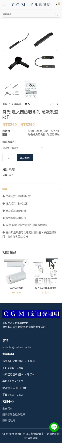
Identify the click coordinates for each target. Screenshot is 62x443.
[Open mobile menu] (4, 5)
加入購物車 (25, 157)
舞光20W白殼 (16, 288)
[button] (5, 50)
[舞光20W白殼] (16, 272)
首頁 (4, 104)
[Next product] (58, 104)
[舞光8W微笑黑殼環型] (46, 272)
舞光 (27, 104)
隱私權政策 (8, 420)
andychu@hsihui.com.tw (16, 347)
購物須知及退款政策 (13, 414)
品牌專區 (16, 104)
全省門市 (7, 408)
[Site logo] (31, 4)
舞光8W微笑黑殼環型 (45, 288)
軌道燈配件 (8, 141)
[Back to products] (54, 104)
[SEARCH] (56, 14)
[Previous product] (50, 104)
